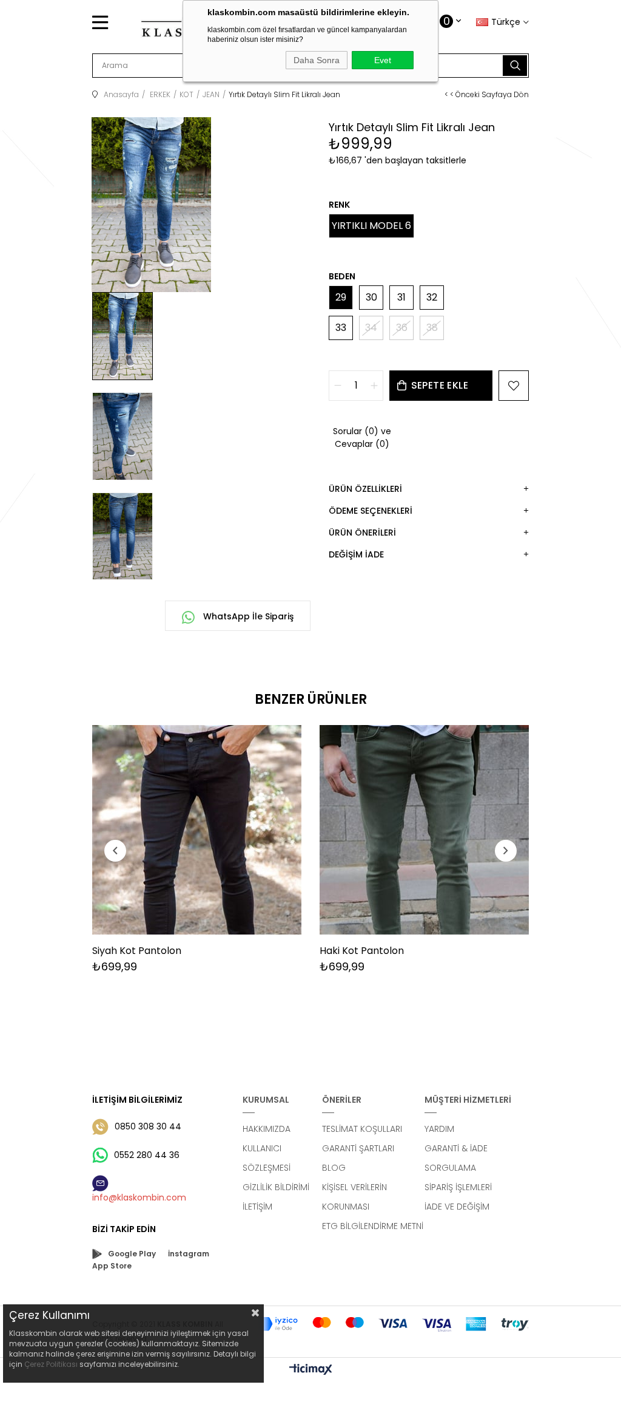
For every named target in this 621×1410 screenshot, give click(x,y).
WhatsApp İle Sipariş (247, 616)
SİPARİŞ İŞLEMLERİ (458, 1187)
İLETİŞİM (257, 1207)
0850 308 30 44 (148, 1126)
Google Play (132, 1253)
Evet (382, 60)
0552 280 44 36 (147, 1155)
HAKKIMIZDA (266, 1129)
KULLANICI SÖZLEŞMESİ (266, 1158)
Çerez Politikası (51, 1364)
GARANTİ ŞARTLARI (358, 1148)
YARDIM (439, 1129)
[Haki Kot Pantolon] (424, 830)
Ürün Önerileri (362, 532)
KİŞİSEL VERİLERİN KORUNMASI (354, 1197)
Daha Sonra (317, 60)
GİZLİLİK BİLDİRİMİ (276, 1187)
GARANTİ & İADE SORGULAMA (456, 1158)
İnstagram (188, 1253)
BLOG (334, 1168)
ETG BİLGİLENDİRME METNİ (372, 1226)
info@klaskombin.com (139, 1197)
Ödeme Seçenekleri (370, 511)
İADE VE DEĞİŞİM (457, 1207)
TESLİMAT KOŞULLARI (362, 1129)
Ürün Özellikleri (365, 489)
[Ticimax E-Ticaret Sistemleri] (310, 1370)
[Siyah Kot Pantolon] (196, 830)
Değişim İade (356, 554)
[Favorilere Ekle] (513, 385)
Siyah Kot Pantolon (136, 951)
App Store (112, 1266)
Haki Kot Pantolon (362, 951)
